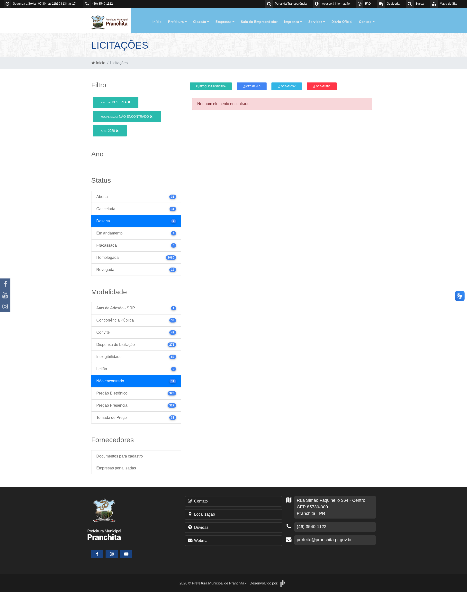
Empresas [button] (224, 22)
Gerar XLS (252, 86)
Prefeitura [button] (176, 22)
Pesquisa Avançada (212, 86)
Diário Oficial (342, 22)
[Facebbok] (97, 554)
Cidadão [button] (200, 22)
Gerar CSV (288, 86)
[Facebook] (5, 284)
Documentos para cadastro (119, 456)
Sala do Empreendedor (259, 22)
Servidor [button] (315, 22)
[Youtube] (5, 295)
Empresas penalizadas (116, 468)
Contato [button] (365, 22)
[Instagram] (5, 306)
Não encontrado (125, 116)
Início (157, 22)
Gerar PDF (322, 86)
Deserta (114, 102)
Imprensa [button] (292, 22)
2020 (108, 131)
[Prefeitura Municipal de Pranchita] (112, 22)
